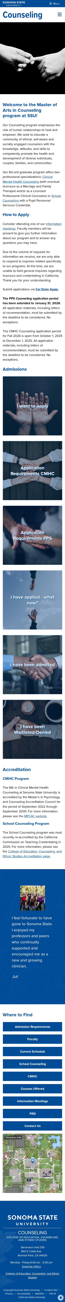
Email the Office (31, 1266)
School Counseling (32, 1064)
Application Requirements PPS (32, 535)
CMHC (32, 1076)
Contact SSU (51, 1290)
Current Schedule (32, 1051)
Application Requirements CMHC (32, 470)
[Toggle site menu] (60, 14)
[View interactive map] (32, 1163)
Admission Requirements (32, 1026)
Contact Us (33, 1126)
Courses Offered (32, 1088)
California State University (31, 1297)
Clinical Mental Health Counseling (28, 179)
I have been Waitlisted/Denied (32, 729)
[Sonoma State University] (14, 3)
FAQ (33, 1113)
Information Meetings (32, 1101)
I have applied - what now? (32, 600)
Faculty (32, 1039)
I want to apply (32, 406)
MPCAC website (35, 816)
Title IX (53, 1293)
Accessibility (24, 1293)
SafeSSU (40, 1293)
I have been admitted (32, 665)
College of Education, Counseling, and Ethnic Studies (32, 1276)
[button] (61, 1298)
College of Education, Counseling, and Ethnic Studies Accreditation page (32, 853)
